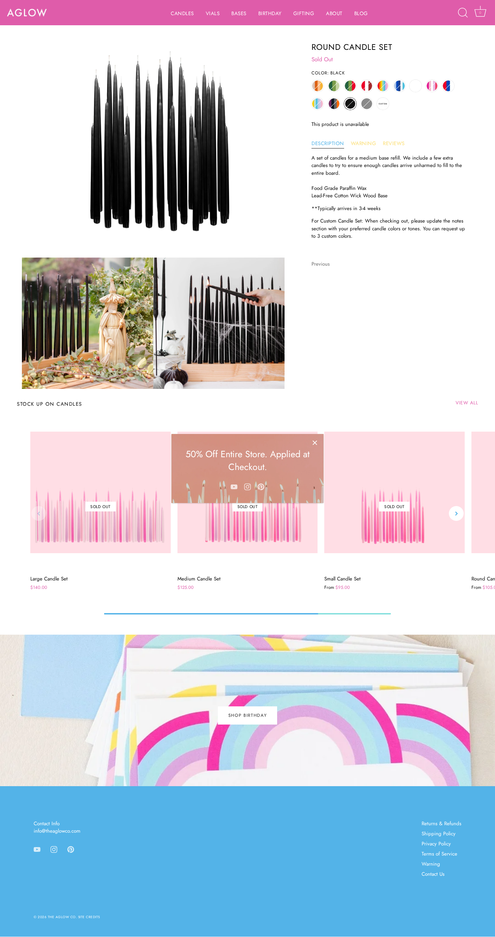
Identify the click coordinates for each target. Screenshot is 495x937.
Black (350, 104)
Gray (367, 104)
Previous (320, 263)
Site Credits (89, 916)
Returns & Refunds (441, 823)
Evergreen (334, 86)
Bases (238, 13)
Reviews (394, 143)
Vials (213, 13)
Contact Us (433, 874)
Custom (383, 104)
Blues (399, 86)
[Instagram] (247, 486)
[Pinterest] (261, 486)
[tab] (331, 143)
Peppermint (367, 86)
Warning (363, 143)
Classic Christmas (350, 86)
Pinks (432, 86)
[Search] (462, 12)
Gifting (304, 13)
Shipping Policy (439, 833)
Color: (328, 73)
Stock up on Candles (49, 404)
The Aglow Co (62, 916)
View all (467, 402)
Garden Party (317, 104)
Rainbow (383, 86)
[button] (38, 513)
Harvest (317, 86)
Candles (182, 13)
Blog (361, 13)
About (334, 13)
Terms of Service (439, 854)
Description (327, 143)
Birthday (270, 13)
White (415, 86)
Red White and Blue (448, 86)
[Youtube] (234, 486)
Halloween (334, 104)
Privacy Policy (436, 843)
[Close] (314, 442)
